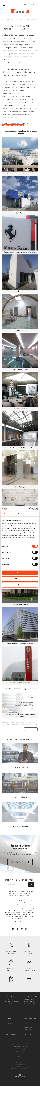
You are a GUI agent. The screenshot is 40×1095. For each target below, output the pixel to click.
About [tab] (33, 514)
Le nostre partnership (28, 1014)
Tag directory (7, 19)
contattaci (28, 1027)
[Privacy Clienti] (20, 1062)
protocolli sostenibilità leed (21, 722)
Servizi (11, 1019)
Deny (20, 585)
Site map (28, 1034)
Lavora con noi (29, 1029)
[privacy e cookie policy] (19, 918)
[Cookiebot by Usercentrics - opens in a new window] (29, 508)
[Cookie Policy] (20, 1066)
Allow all (20, 573)
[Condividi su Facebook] (17, 928)
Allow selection (20, 579)
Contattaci (18, 862)
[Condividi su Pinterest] (26, 928)
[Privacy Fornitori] (20, 1064)
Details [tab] (20, 514)
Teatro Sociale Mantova (11, 1010)
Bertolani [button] (11, 996)
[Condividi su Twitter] (21, 928)
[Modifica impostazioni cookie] (20, 1068)
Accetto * (19, 921)
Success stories (29, 1019)
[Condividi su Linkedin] (13, 928)
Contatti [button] (29, 1023)
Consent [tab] (7, 514)
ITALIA (31, 4)
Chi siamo (11, 999)
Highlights (11, 1023)
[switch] (35, 552)
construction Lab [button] (29, 996)
